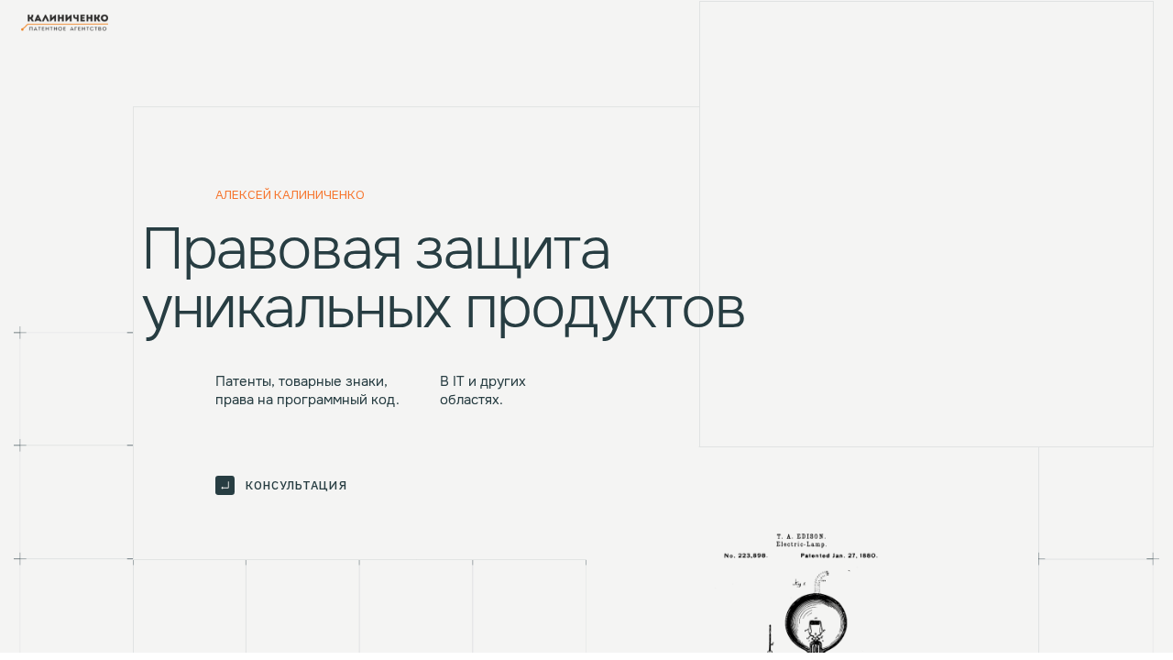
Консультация (296, 485)
